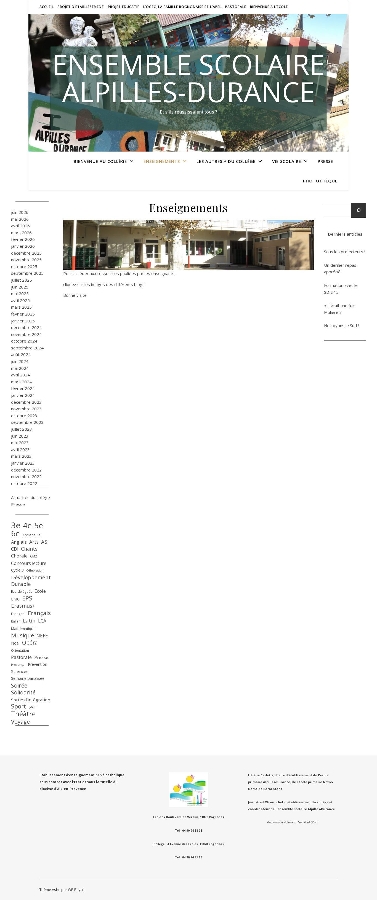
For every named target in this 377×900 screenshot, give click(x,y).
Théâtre (23, 713)
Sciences (19, 671)
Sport (18, 706)
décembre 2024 (26, 327)
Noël (15, 643)
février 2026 (23, 239)
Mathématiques (24, 628)
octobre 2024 (24, 341)
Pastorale (235, 6)
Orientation (20, 650)
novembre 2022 (26, 476)
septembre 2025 (27, 273)
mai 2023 (20, 442)
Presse (325, 161)
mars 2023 (21, 456)
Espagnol (18, 613)
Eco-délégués (21, 591)
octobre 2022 (24, 483)
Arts (34, 541)
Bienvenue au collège (100, 161)
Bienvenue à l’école (269, 6)
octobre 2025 (24, 266)
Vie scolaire (286, 161)
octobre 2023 (24, 415)
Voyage (20, 721)
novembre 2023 (26, 408)
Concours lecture (28, 563)
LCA (42, 621)
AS (44, 541)
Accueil (46, 6)
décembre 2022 (26, 470)
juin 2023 (19, 436)
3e (15, 525)
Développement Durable (31, 581)
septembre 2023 (27, 422)
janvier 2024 (23, 395)
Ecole (40, 591)
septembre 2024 (27, 348)
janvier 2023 (23, 463)
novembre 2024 (26, 334)
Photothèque (320, 181)
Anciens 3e (31, 534)
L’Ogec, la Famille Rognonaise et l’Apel (182, 6)
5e (38, 525)
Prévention (37, 664)
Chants (29, 548)
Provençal (18, 665)
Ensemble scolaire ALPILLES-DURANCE (188, 77)
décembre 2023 (26, 402)
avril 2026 (20, 225)
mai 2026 (20, 219)
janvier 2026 (23, 246)
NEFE (42, 635)
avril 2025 (20, 300)
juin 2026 (19, 212)
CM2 (33, 556)
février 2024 (23, 388)
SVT (32, 707)
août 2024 (21, 354)
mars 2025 (21, 307)
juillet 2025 (21, 280)
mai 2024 (20, 368)
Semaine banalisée (27, 678)
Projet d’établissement (81, 6)
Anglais (19, 542)
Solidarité (23, 692)
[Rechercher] (358, 210)
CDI (14, 549)
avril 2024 (20, 375)
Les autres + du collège (226, 161)
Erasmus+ (23, 605)
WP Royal (76, 889)
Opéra (30, 642)
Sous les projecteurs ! (344, 251)
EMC (15, 599)
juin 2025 (19, 287)
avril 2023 (20, 449)
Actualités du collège (30, 497)
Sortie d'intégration (30, 699)
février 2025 (23, 314)
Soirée (19, 685)
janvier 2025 (23, 321)
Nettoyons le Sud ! (341, 325)
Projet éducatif (123, 6)
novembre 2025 (26, 259)
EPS (27, 598)
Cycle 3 (17, 570)
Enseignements (162, 161)
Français (39, 613)
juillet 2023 (21, 429)
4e (27, 525)
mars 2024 (21, 381)
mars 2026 (21, 232)
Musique (22, 635)
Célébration (35, 570)
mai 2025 (20, 293)
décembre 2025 (26, 253)
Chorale (19, 556)
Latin (29, 620)
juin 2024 (19, 361)
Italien (15, 621)
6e (15, 533)
